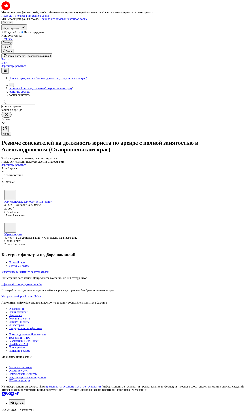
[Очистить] (6, 115)
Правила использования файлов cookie (64, 18)
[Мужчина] (10, 195)
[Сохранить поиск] (5, 129)
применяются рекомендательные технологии (73, 386)
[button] (5, 59)
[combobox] (18, 106)
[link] (7, 51)
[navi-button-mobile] (5, 71)
